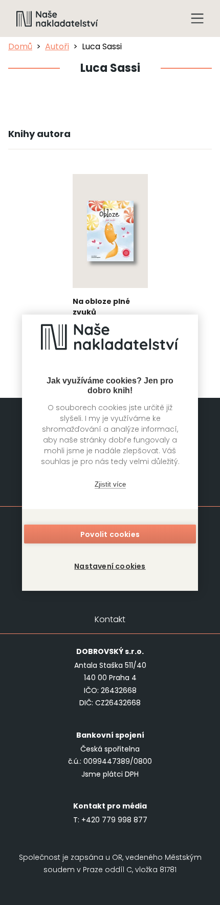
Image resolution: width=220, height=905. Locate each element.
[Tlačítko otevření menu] (197, 18)
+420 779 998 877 (114, 820)
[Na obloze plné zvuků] (110, 260)
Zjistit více (110, 484)
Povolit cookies (110, 534)
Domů (20, 46)
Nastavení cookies (109, 566)
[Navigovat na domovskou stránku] (57, 18)
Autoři (57, 46)
